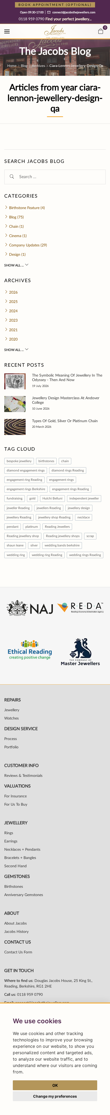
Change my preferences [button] (55, 1096)
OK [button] (55, 1085)
